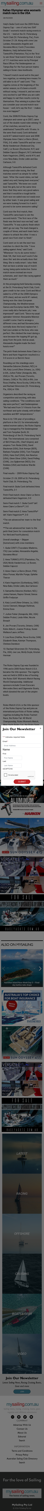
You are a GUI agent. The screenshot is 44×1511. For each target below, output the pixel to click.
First (4, 754)
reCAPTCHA (8, 769)
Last (4, 761)
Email (5, 741)
